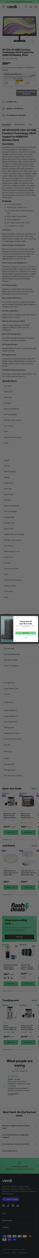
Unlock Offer (26, 633)
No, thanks (26, 637)
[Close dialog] (37, 617)
